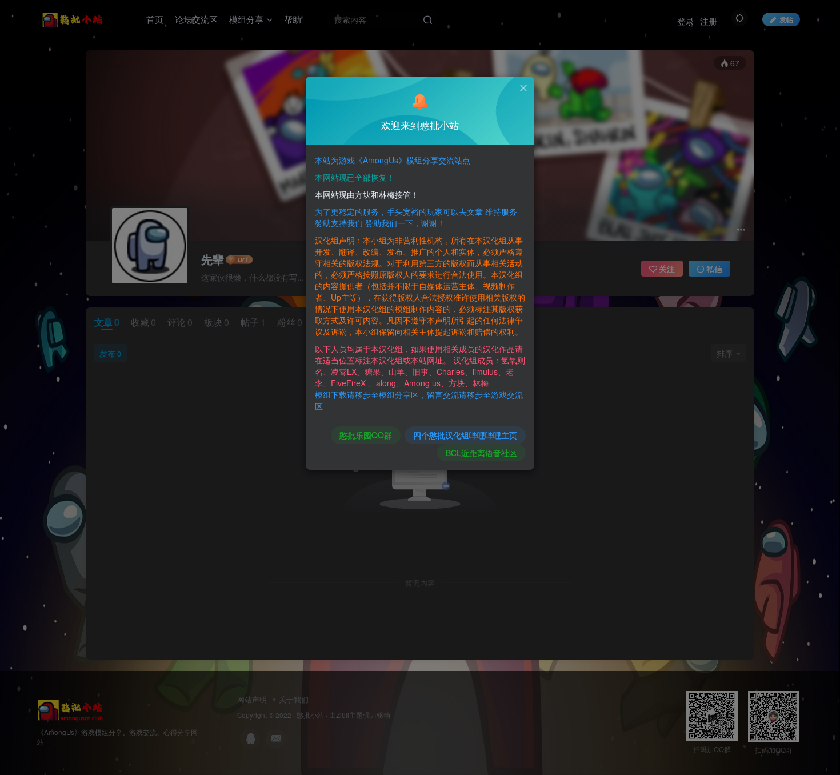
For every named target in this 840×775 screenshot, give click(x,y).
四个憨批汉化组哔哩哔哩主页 (465, 435)
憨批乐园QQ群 (365, 435)
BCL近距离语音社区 (481, 452)
